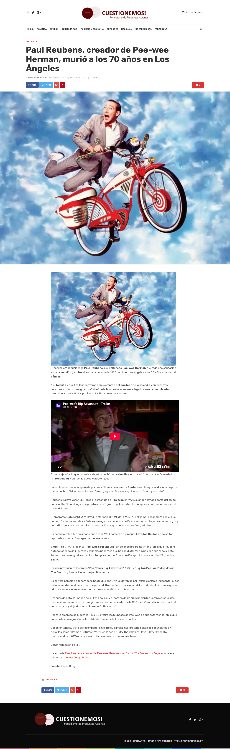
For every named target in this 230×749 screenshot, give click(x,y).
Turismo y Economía (92, 29)
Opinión (54, 29)
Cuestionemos (39, 78)
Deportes (112, 29)
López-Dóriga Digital (77, 657)
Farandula (161, 29)
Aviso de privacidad (160, 741)
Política (42, 29)
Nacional (126, 29)
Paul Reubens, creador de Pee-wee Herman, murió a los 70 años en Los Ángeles (114, 653)
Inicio (30, 29)
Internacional (143, 29)
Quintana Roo (69, 29)
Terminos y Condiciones (188, 741)
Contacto (139, 741)
